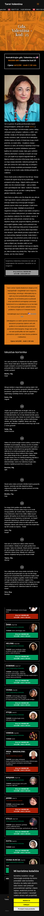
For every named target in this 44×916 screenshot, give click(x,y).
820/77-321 (18, 9)
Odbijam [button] (26, 905)
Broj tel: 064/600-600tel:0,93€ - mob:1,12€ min (22, 613)
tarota (32, 127)
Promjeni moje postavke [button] (26, 909)
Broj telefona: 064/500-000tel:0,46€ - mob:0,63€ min (22, 273)
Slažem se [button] (26, 900)
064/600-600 (13, 60)
